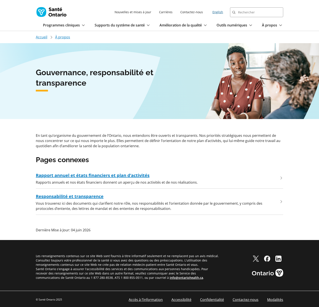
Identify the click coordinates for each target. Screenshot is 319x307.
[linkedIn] (278, 258)
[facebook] (267, 258)
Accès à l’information (146, 299)
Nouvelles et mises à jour (133, 12)
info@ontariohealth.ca (186, 278)
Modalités (275, 299)
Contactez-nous (191, 12)
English (217, 12)
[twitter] (256, 258)
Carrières (166, 12)
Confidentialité (212, 299)
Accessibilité (181, 299)
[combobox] (256, 12)
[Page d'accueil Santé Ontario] (51, 12)
